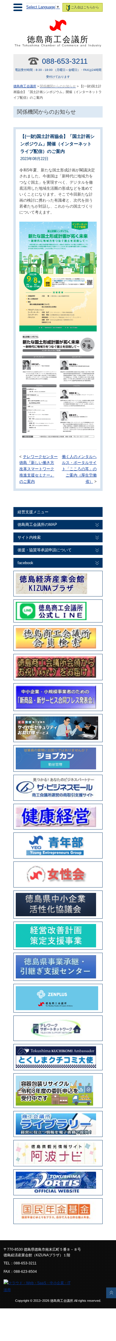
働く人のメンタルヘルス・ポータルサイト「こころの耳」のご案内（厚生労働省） (79, 469)
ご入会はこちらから (85, 7)
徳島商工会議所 (58, 41)
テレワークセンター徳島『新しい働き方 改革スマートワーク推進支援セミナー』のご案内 (38, 469)
